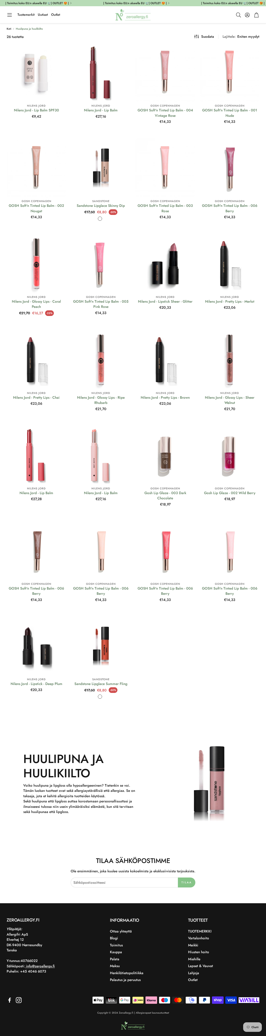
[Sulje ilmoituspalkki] (262, 3)
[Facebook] (9, 1000)
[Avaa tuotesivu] (36, 72)
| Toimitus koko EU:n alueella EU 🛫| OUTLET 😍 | (37, 3)
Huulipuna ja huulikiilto (29, 29)
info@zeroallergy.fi (40, 966)
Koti (9, 29)
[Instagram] (19, 1000)
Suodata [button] (207, 36)
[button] (9, 15)
